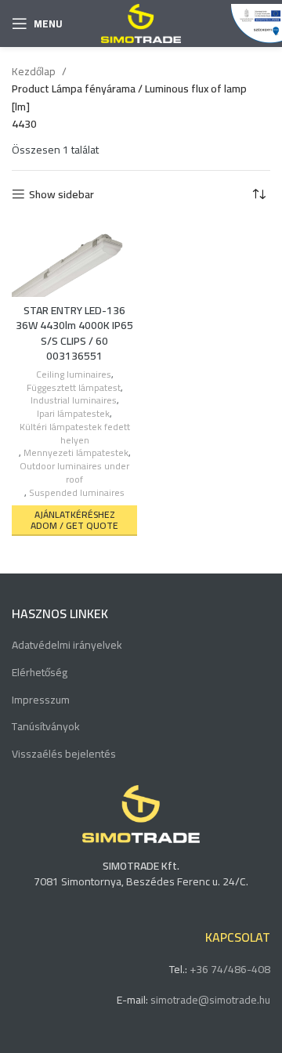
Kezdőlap (35, 71)
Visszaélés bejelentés (64, 754)
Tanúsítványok (46, 727)
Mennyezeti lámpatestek (76, 453)
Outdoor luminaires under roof (74, 473)
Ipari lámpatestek (73, 414)
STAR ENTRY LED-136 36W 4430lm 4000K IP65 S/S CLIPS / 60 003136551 (74, 333)
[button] (74, 520)
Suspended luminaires (77, 493)
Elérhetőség (39, 673)
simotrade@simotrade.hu (210, 1000)
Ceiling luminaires (73, 375)
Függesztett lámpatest (74, 388)
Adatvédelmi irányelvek (67, 645)
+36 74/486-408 (230, 969)
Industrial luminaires (74, 400)
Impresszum (41, 700)
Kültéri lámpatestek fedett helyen (75, 434)
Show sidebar (61, 194)
